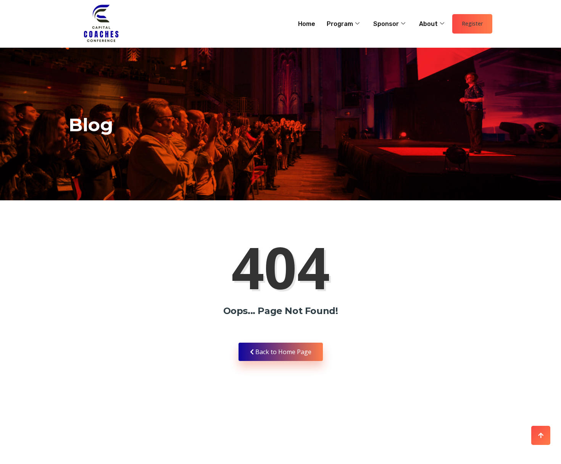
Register (472, 23)
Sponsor (386, 23)
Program (340, 23)
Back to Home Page (282, 352)
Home (306, 23)
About (428, 23)
